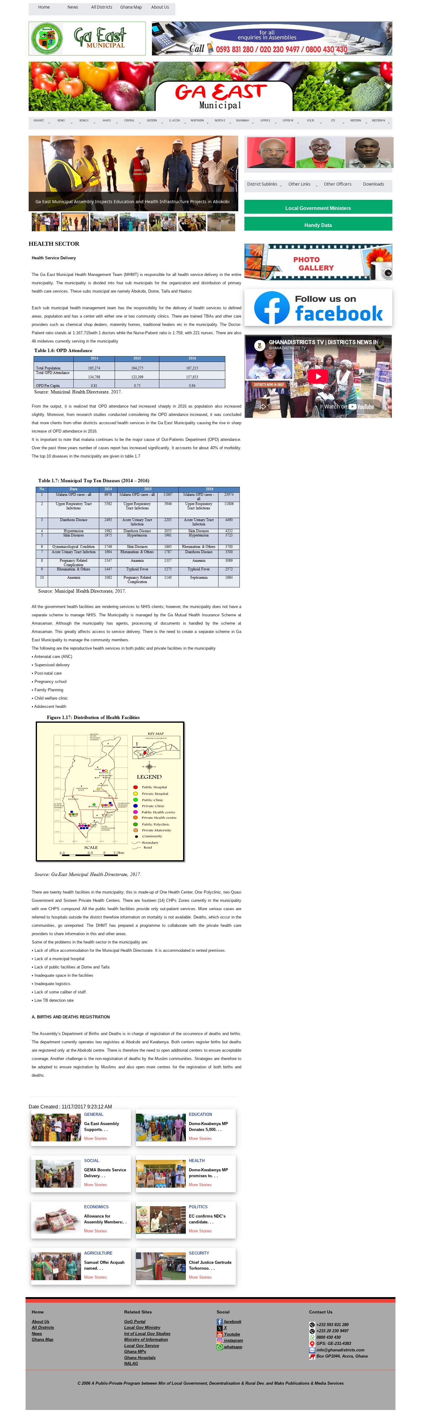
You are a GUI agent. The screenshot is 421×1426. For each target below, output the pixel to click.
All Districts (43, 1327)
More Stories (95, 1138)
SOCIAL (91, 1160)
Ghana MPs (135, 1351)
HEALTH (197, 1160)
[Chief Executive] (269, 152)
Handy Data (318, 225)
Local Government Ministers (318, 208)
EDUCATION (200, 1114)
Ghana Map (42, 1339)
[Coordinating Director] (367, 152)
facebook (232, 1321)
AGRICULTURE (98, 1253)
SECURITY (199, 1253)
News (37, 1333)
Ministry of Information (146, 1339)
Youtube (231, 1334)
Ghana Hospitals (140, 1357)
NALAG (131, 1363)
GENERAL (94, 1114)
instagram (233, 1340)
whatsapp (232, 1347)
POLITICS (198, 1207)
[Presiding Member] (318, 152)
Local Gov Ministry (142, 1327)
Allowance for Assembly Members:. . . (105, 1222)
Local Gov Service (141, 1345)
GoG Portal (134, 1321)
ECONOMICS (96, 1207)
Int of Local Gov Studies (147, 1333)
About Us (40, 1321)
